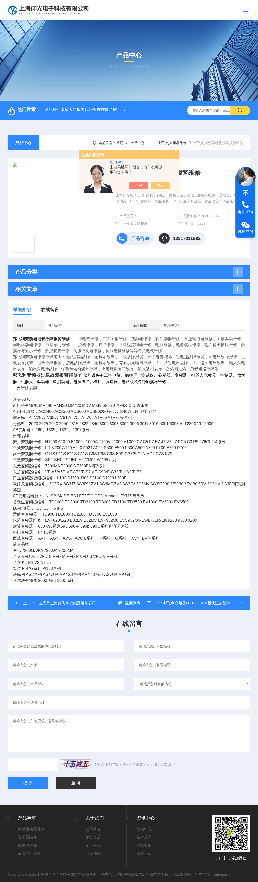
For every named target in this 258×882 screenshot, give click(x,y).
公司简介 (93, 829)
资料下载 (144, 853)
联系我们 (93, 853)
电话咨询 (245, 211)
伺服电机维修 (29, 853)
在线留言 (50, 309)
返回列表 (132, 603)
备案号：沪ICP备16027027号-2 (127, 874)
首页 (119, 143)
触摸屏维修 (27, 845)
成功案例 (144, 845)
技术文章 (144, 837)
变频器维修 (27, 837)
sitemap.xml (224, 874)
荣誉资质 (93, 837)
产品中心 (23, 143)
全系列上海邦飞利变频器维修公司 (67, 603)
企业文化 (93, 845)
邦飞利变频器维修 (172, 143)
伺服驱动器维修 (31, 829)
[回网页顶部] (245, 193)
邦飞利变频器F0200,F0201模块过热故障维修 (200, 603)
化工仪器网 (181, 874)
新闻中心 (144, 829)
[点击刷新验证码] (76, 764)
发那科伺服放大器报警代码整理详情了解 (80, 109)
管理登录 (202, 874)
